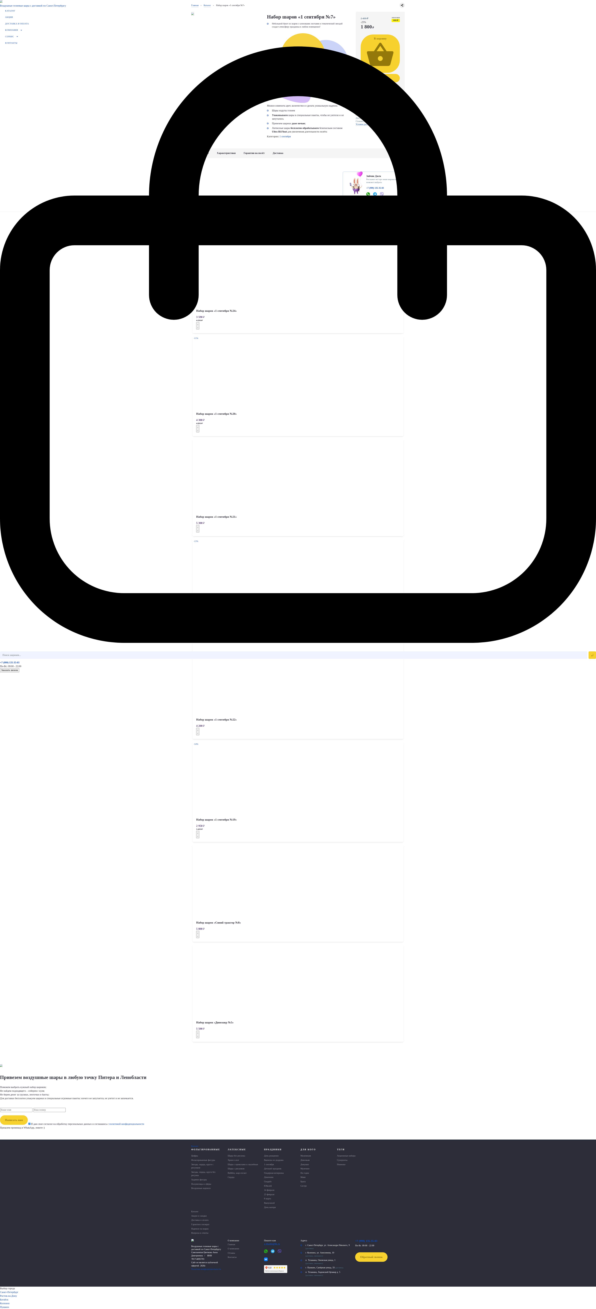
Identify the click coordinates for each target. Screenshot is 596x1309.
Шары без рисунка (236, 1155)
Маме (303, 1177)
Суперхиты (342, 1160)
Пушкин (4, 1307)
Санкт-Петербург (9, 1292)
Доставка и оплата (17, 24)
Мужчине (304, 1168)
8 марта (267, 1198)
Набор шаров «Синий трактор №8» (218, 922)
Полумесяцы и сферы (201, 1184)
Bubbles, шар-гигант (237, 1173)
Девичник (268, 1177)
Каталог (10, 11)
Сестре (303, 1186)
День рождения (271, 1155)
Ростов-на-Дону (8, 1296)
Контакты (11, 43)
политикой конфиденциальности (126, 1124)
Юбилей (268, 1186)
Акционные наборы (346, 1155)
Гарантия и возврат (200, 1224)
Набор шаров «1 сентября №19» (216, 819)
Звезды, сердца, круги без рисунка (203, 1174)
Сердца (231, 1177)
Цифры (194, 1155)
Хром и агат (233, 1160)
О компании (233, 1248)
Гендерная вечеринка (274, 1173)
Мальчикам (305, 1155)
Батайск (4, 1299)
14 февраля (269, 1190)
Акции (9, 17)
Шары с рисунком (236, 1168)
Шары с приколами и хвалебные (243, 1164)
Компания (11, 30)
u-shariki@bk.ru (272, 1244)
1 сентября (269, 1164)
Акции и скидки (199, 1216)
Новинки (341, 1164)
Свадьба (267, 1181)
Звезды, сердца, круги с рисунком (202, 1166)
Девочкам (305, 1160)
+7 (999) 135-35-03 (9, 662)
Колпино (4, 1303)
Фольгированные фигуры (203, 1160)
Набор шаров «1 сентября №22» (216, 719)
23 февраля (269, 1194)
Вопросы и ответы (199, 1233)
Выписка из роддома (273, 1160)
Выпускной (269, 1203)
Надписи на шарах (200, 1228)
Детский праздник (272, 1168)
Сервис (9, 37)
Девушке (304, 1164)
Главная (231, 1244)
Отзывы (231, 1253)
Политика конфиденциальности (206, 1269)
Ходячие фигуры (199, 1179)
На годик (304, 1173)
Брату (303, 1181)
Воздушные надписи (201, 1188)
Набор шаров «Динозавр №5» (215, 1022)
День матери (270, 1207)
